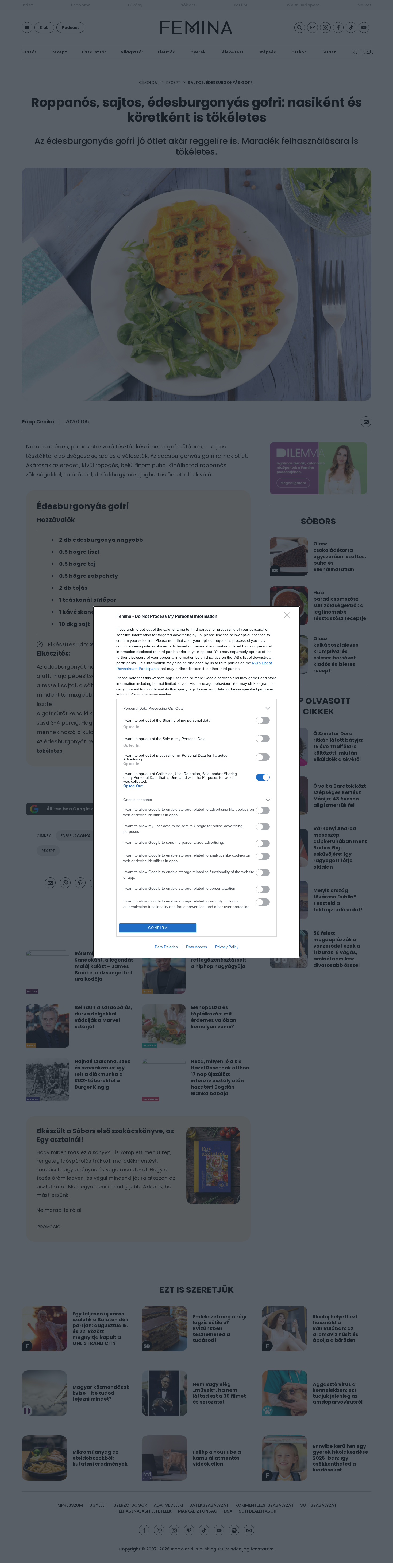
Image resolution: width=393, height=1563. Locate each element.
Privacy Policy (226, 947)
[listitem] (196, 708)
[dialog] (196, 781)
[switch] (263, 720)
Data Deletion (166, 947)
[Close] (289, 617)
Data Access (196, 947)
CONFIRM (158, 928)
